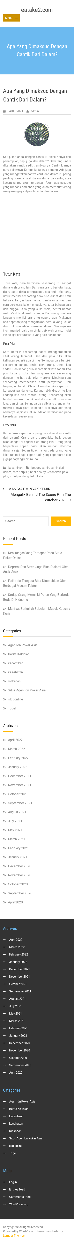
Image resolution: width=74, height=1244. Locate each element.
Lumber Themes (14, 1235)
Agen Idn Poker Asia (22, 645)
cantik (45, 467)
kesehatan (15, 672)
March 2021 (16, 839)
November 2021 (19, 785)
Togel (12, 708)
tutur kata (36, 476)
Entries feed (17, 1189)
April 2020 (15, 902)
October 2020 (18, 884)
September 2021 (20, 803)
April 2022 (15, 740)
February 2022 (18, 758)
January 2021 (17, 857)
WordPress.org (18, 1204)
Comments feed (20, 1196)
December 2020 (19, 866)
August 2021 (17, 812)
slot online (15, 699)
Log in (13, 1182)
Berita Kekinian (18, 654)
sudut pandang (19, 476)
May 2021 (15, 830)
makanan (14, 681)
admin (35, 111)
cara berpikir (20, 472)
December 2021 (19, 776)
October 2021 (18, 794)
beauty (35, 467)
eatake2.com (37, 9)
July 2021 (15, 821)
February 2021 (18, 848)
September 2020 (20, 893)
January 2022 (17, 767)
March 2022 (16, 749)
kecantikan (15, 467)
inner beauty (38, 472)
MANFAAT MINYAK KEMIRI (29, 489)
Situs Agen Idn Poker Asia (27, 690)
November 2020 (19, 875)
